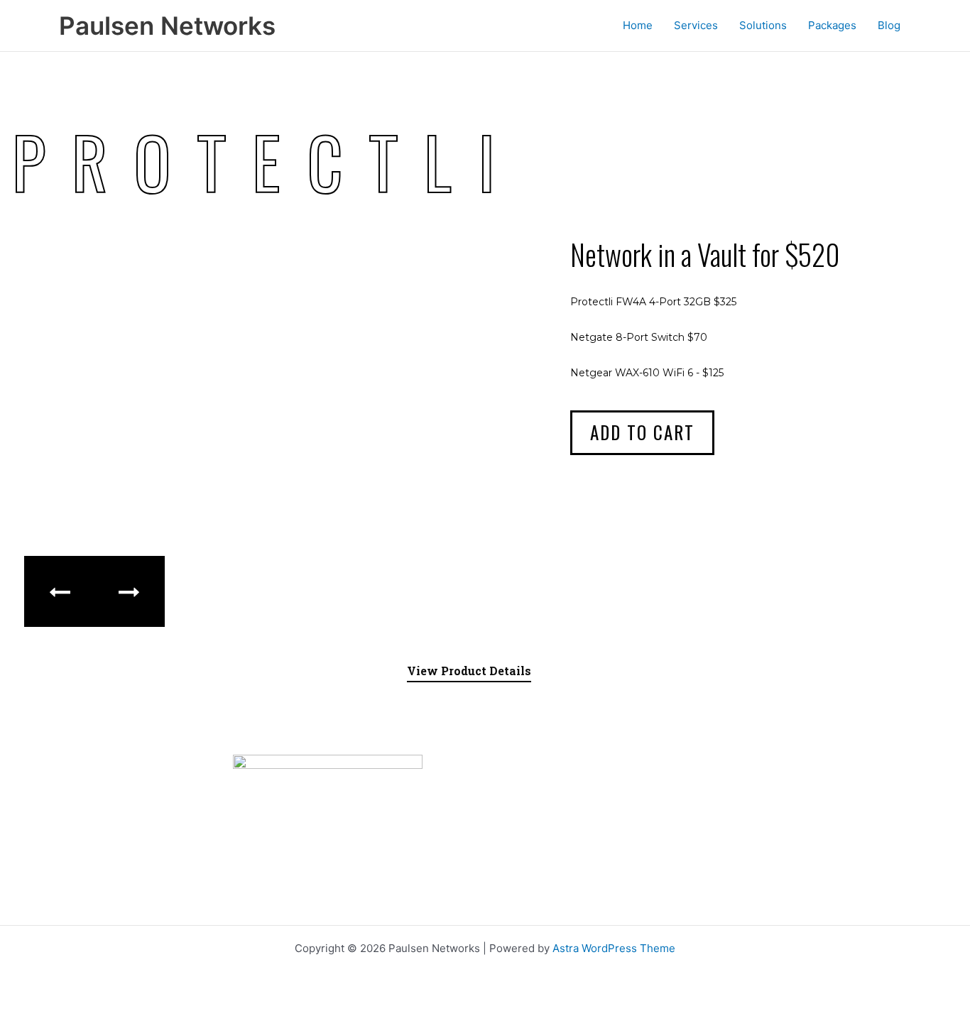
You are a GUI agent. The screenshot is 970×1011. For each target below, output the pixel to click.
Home (638, 25)
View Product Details (469, 670)
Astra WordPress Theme (613, 948)
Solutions (763, 25)
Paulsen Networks (167, 25)
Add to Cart (642, 432)
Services (696, 25)
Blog (889, 25)
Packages (832, 25)
